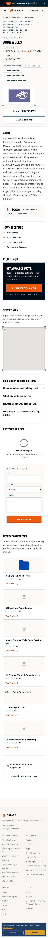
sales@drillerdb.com (10, 828)
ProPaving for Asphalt (34, 861)
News (4, 905)
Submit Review (24, 519)
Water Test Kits (8, 881)
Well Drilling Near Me (10, 844)
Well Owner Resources (11, 872)
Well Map (34, 10)
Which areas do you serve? (17, 395)
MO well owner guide (14, 33)
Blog (4, 914)
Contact (5, 901)
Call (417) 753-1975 (26, 111)
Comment (10, 495)
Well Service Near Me (10, 856)
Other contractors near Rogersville (21, 766)
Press (4, 909)
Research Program (9, 896)
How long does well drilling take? (20, 403)
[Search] (43, 10)
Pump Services (13, 70)
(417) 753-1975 (13, 59)
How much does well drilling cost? (20, 388)
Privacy (29, 896)
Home (5, 18)
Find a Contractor (9, 840)
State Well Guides (9, 876)
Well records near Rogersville (19, 22)
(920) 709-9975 (8, 825)
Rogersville (26, 51)
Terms (28, 892)
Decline (13, 933)
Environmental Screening (36, 866)
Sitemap (29, 908)
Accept (35, 933)
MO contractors (11, 27)
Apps (28, 848)
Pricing (28, 844)
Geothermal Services (16, 81)
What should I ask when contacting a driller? (21, 413)
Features (29, 840)
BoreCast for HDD (33, 857)
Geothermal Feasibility (35, 874)
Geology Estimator (33, 853)
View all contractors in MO (24, 776)
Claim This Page (25, 119)
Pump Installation (15, 76)
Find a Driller (16, 18)
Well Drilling (34, 65)
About (4, 892)
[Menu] (4, 10)
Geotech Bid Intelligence (36, 870)
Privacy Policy (8, 928)
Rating (10, 484)
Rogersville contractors (16, 24)
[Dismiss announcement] (44, 3)
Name (9, 473)
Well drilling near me (15, 30)
